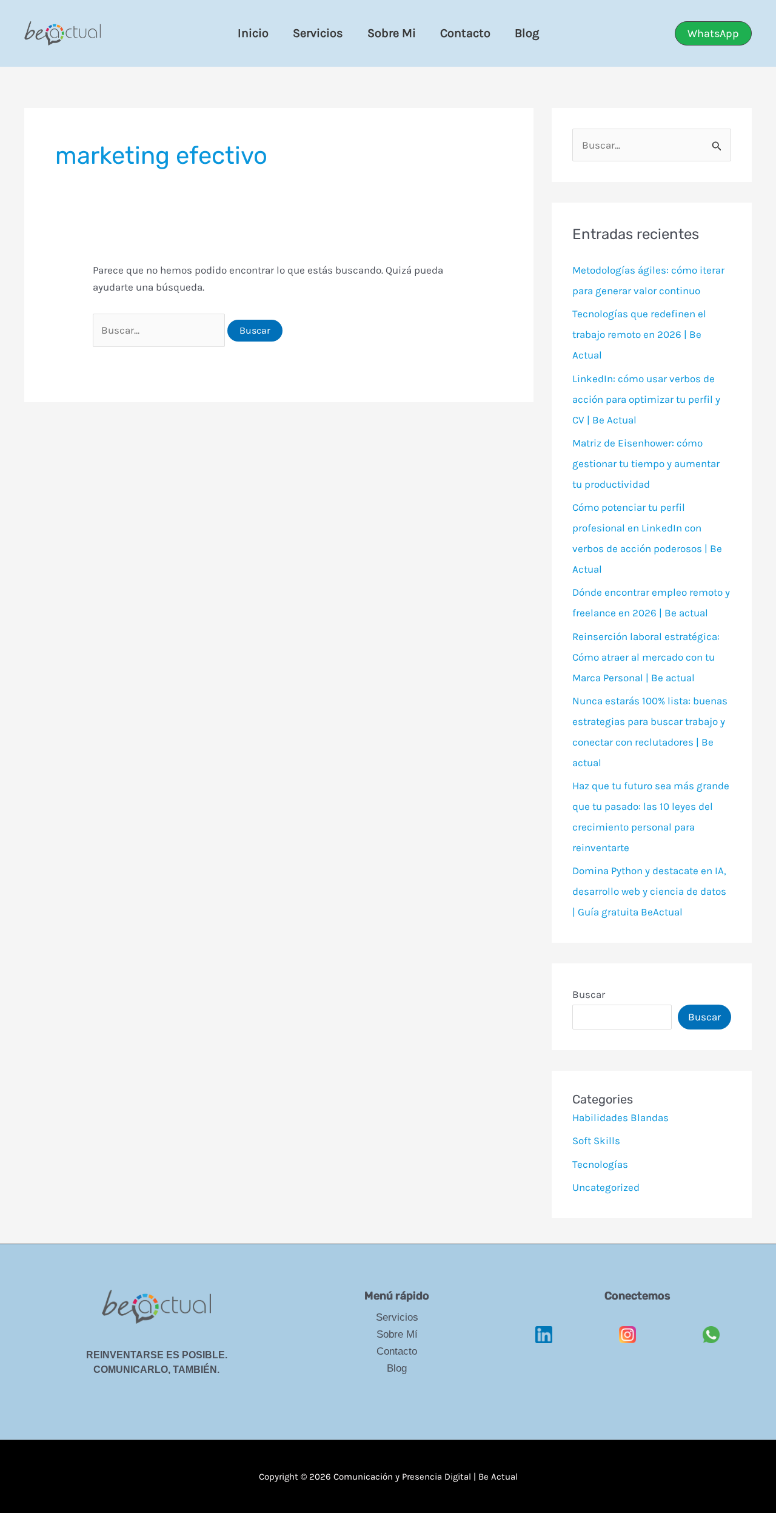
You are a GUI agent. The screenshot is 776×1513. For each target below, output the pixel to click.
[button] (713, 33)
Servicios (318, 33)
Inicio (253, 33)
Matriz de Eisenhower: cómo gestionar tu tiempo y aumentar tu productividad (646, 463)
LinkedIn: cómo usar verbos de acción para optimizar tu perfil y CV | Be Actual (646, 399)
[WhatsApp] (711, 1326)
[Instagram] (627, 1326)
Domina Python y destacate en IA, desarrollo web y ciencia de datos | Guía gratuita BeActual (649, 891)
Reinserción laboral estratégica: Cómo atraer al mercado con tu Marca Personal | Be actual (646, 657)
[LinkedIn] (543, 1326)
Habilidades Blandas (620, 1117)
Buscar (588, 994)
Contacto (465, 33)
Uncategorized (606, 1187)
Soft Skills (596, 1140)
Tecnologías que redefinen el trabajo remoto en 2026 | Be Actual (639, 334)
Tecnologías (600, 1164)
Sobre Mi (391, 33)
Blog (527, 33)
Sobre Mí (397, 1334)
